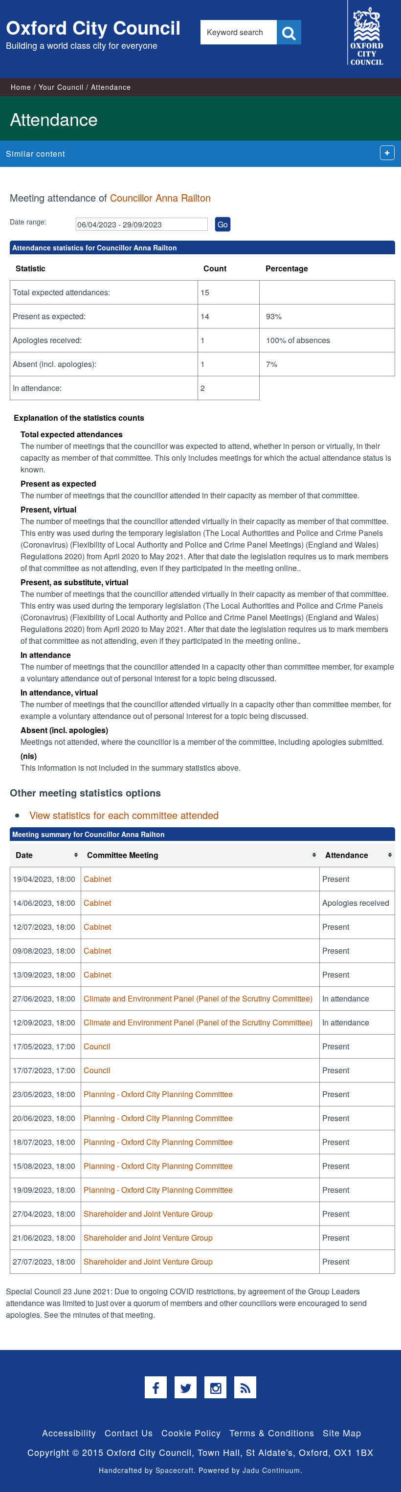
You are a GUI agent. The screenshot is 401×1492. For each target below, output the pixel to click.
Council (97, 1046)
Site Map (342, 1432)
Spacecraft (175, 1470)
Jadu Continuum (271, 1470)
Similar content (35, 153)
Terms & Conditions (271, 1432)
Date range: (28, 221)
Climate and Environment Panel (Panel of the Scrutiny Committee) (198, 998)
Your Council (61, 87)
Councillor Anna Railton (160, 197)
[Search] (289, 32)
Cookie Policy (191, 1432)
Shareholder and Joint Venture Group (148, 1213)
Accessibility (69, 1432)
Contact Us (129, 1432)
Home (21, 87)
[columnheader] (45, 855)
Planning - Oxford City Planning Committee (158, 1094)
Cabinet (97, 878)
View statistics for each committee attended (124, 815)
